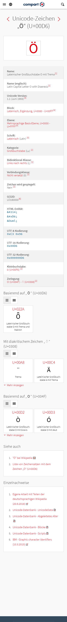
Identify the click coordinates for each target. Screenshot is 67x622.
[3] (25, 98)
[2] (49, 85)
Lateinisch (13, 138)
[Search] (63, 4)
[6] (20, 198)
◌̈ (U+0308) (28, 282)
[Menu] (4, 4)
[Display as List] (14, 300)
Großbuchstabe (16, 151)
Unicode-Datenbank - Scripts (29, 533)
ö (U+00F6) (13, 269)
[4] (54, 110)
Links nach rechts (17, 163)
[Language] (10, 4)
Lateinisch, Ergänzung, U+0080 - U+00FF (30, 111)
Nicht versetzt (15, 175)
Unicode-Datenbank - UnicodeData (33, 510)
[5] (28, 137)
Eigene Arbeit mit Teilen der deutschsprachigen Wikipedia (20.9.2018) (30, 499)
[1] (56, 73)
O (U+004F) (13, 282)
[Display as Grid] (7, 300)
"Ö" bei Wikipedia (22, 458)
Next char (59, 19)
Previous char (8, 19)
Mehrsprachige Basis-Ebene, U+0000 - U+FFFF (28, 124)
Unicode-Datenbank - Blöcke (29, 527)
